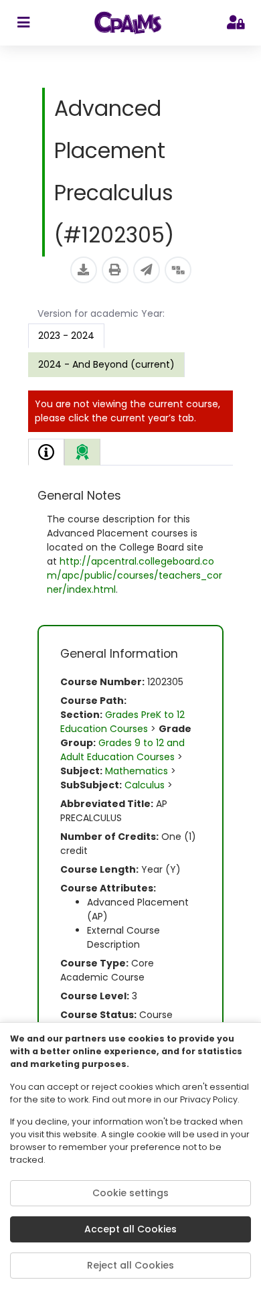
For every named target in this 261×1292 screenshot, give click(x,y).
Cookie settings (130, 1193)
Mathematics (136, 771)
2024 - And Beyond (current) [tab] (106, 364)
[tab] (46, 452)
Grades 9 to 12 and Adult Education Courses (122, 750)
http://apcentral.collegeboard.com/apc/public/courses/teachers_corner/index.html (134, 575)
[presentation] (106, 364)
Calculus (144, 785)
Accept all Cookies (130, 1229)
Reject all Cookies (130, 1265)
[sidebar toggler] (23, 23)
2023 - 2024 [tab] (66, 335)
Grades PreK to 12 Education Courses (122, 721)
